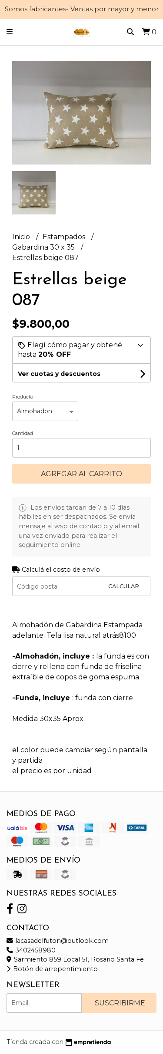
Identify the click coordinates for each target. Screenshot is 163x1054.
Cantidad (22, 433)
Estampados (65, 237)
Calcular (123, 586)
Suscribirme (120, 1003)
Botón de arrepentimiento (54, 969)
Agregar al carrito (81, 474)
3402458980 (34, 950)
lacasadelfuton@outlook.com (61, 941)
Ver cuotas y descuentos (59, 374)
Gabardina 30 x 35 (44, 247)
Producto (22, 397)
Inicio (22, 237)
